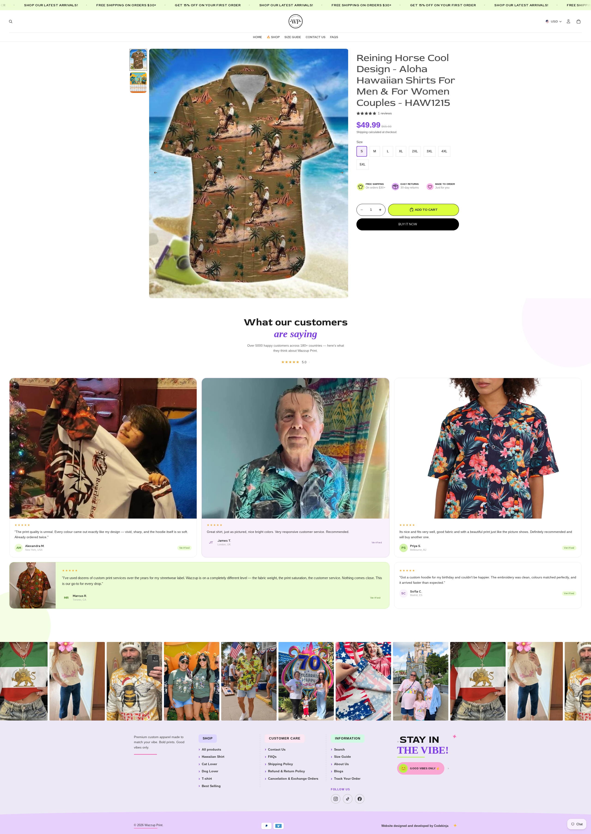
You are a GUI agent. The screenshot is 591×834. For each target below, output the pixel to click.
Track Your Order (347, 778)
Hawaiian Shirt (213, 756)
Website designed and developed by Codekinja (414, 826)
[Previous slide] (154, 173)
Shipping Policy (280, 764)
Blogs (338, 771)
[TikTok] (348, 799)
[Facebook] (360, 799)
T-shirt (207, 778)
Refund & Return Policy (286, 771)
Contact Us (277, 749)
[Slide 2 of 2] (138, 82)
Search (339, 749)
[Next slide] (343, 173)
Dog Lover (210, 771)
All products (211, 749)
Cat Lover (209, 764)
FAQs (272, 756)
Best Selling (211, 786)
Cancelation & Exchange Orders (293, 778)
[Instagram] (336, 799)
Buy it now (407, 224)
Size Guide (342, 756)
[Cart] (578, 21)
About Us (341, 764)
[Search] (11, 21)
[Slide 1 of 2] (138, 59)
